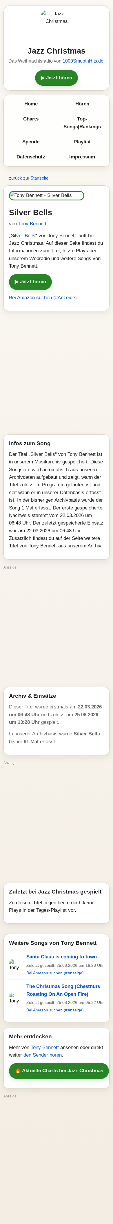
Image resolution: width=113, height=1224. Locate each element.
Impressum (82, 157)
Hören (82, 104)
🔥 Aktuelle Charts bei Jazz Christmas (59, 1070)
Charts (31, 119)
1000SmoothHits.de (83, 61)
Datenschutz (31, 157)
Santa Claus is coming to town (61, 957)
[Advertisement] (56, 372)
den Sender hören (42, 1055)
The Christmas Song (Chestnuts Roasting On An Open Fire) (63, 990)
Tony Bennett (32, 223)
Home (31, 104)
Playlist (82, 142)
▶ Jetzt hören (56, 78)
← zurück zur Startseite (25, 178)
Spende (30, 142)
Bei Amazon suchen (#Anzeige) (43, 297)
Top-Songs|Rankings (82, 122)
